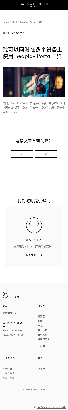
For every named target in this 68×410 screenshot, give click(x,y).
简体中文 (8, 313)
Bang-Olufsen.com (12, 330)
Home (6, 21)
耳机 (14, 21)
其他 (41, 21)
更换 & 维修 (9, 373)
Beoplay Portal (27, 21)
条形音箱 (42, 330)
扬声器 (41, 316)
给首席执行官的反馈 (13, 335)
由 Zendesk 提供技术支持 (51, 407)
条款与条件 (8, 377)
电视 (40, 325)
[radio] (22, 154)
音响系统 (42, 334)
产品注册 (7, 368)
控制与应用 (44, 339)
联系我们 (42, 368)
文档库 (41, 346)
